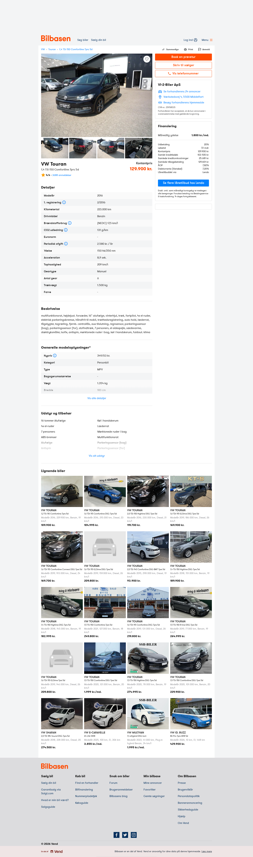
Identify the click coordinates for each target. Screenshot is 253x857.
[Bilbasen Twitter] (125, 835)
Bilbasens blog (118, 796)
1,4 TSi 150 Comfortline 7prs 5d (75, 49)
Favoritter (150, 790)
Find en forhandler (86, 783)
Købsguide (81, 803)
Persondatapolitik (189, 796)
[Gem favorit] (146, 59)
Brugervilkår (185, 790)
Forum (113, 783)
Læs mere (207, 851)
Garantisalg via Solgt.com (51, 791)
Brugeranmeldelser (121, 790)
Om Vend (183, 823)
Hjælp (181, 816)
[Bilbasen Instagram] (134, 835)
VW (43, 49)
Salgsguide (48, 807)
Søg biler (82, 40)
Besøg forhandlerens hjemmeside (184, 102)
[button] (183, 183)
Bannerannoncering (190, 803)
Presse (182, 783)
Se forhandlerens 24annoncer (182, 91)
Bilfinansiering (84, 790)
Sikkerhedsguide (188, 810)
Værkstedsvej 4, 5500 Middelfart (183, 97)
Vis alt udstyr (97, 456)
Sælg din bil (98, 40)
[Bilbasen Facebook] (116, 835)
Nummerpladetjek (86, 796)
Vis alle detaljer (96, 398)
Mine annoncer (153, 783)
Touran (52, 49)
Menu (205, 40)
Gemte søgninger (154, 796)
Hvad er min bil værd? (55, 800)
